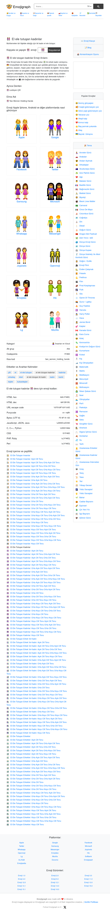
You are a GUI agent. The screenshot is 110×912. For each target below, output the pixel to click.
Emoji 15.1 (22, 889)
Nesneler (82, 14)
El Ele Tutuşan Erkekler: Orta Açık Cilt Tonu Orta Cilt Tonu (33, 764)
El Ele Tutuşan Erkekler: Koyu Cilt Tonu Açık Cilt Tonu (31, 810)
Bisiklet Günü (83, 193)
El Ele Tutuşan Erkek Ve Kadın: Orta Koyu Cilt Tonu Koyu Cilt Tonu (37, 715)
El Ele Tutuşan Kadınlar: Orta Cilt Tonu (25, 592)
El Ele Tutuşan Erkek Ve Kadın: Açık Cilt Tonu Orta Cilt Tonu (34, 649)
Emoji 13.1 (22, 886)
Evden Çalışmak (84, 269)
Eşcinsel (81, 505)
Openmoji (55, 265)
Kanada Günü (83, 330)
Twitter (55, 169)
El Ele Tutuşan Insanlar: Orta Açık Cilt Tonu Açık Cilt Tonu (33, 476)
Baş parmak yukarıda (86, 126)
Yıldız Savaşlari (84, 489)
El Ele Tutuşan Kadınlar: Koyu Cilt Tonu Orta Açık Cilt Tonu (33, 624)
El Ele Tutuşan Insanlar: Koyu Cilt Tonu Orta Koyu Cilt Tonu (34, 540)
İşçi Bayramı (83, 513)
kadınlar (62, 372)
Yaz (79, 481)
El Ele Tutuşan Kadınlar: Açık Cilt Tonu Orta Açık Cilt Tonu (33, 554)
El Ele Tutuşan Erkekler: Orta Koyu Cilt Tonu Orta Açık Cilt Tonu (36, 796)
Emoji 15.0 (88, 886)
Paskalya (81, 407)
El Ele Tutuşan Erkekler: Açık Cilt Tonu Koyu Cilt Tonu (31, 753)
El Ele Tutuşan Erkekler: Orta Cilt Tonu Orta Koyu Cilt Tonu (34, 785)
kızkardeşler (22, 381)
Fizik (79, 289)
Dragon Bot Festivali (86, 233)
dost (21, 377)
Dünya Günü (83, 246)
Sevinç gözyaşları (84, 103)
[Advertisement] (55, 28)
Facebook (22, 169)
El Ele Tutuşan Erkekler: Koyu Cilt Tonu (25, 824)
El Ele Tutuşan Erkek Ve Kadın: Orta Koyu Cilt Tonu (30, 711)
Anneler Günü (83, 152)
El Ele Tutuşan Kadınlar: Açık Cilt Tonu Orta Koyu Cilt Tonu (33, 561)
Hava (80, 317)
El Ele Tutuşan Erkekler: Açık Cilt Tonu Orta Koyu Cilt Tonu (33, 750)
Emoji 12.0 (22, 882)
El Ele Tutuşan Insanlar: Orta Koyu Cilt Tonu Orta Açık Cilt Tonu (36, 515)
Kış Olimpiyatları (84, 362)
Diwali (80, 225)
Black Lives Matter (85, 201)
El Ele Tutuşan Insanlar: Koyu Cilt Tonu (25, 543)
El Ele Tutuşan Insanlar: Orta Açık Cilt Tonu (27, 480)
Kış (79, 358)
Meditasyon (82, 374)
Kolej (80, 338)
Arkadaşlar (82, 164)
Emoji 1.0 (21, 875)
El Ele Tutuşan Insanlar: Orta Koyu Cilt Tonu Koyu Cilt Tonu (34, 525)
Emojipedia (21, 863)
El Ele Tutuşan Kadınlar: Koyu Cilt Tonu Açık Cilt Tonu (31, 621)
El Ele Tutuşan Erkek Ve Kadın (22, 638)
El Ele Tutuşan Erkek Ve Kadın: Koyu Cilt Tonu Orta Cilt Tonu (34, 725)
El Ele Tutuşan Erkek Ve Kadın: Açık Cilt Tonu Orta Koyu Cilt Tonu (37, 652)
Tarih (80, 443)
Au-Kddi (21, 860)
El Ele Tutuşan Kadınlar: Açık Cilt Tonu (25, 550)
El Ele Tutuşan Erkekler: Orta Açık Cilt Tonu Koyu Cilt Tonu (33, 771)
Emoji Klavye (88, 40)
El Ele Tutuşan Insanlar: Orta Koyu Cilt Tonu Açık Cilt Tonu (33, 511)
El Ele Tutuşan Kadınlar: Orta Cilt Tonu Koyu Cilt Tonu (31, 599)
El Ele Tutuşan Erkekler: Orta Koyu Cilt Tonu (27, 803)
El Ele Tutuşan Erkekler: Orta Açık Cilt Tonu (27, 760)
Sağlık (80, 415)
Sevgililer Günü (84, 423)
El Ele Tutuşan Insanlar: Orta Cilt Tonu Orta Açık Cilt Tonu (33, 497)
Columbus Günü (84, 213)
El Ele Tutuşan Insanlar (18, 455)
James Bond (83, 322)
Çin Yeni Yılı (83, 509)
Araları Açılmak (84, 160)
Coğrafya (81, 217)
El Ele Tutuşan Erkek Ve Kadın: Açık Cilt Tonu (28, 642)
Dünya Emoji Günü (86, 241)
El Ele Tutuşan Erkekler (18, 736)
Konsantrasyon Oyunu (88, 54)
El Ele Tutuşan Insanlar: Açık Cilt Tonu (25, 458)
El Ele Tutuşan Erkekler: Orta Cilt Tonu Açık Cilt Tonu (31, 775)
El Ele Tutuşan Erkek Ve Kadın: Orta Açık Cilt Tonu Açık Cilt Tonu (36, 659)
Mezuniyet (82, 378)
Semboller (91, 13)
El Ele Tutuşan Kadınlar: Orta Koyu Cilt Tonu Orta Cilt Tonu (34, 610)
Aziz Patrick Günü (85, 172)
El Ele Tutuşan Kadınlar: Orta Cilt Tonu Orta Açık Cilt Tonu (33, 589)
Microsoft (55, 201)
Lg (21, 329)
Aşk (79, 176)
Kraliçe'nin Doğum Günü (88, 346)
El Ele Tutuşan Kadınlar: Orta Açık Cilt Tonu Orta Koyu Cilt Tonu (36, 578)
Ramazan (82, 411)
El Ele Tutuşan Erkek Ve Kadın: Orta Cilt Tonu (28, 687)
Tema (88, 145)
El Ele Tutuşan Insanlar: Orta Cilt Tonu (25, 501)
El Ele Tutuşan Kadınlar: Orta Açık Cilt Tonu (27, 571)
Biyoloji (81, 197)
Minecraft (81, 383)
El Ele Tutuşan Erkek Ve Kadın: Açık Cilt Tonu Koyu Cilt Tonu (34, 656)
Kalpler (80, 326)
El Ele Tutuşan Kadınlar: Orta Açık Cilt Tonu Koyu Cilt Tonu (33, 582)
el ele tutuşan (26, 372)
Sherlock (81, 427)
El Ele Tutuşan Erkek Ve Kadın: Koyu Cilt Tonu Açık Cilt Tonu (34, 718)
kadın (52, 377)
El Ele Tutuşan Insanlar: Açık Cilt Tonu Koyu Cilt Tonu (31, 472)
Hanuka (81, 309)
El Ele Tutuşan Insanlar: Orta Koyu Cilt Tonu (27, 522)
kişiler (10, 381)
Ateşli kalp (81, 118)
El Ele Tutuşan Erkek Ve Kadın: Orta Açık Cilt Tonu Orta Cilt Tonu (36, 666)
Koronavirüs (83, 342)
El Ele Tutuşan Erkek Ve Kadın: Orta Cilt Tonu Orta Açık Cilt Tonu (36, 683)
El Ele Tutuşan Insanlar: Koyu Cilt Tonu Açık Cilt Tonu (31, 529)
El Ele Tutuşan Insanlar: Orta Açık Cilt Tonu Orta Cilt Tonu (33, 483)
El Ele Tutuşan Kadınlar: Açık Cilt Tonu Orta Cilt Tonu (31, 557)
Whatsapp (21, 233)
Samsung (22, 201)
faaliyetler (75, 14)
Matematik (82, 366)
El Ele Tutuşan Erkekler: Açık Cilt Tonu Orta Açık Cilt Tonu (33, 743)
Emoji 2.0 (55, 875)
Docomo (55, 860)
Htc (55, 297)
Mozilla (55, 329)
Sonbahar (82, 435)
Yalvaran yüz (82, 114)
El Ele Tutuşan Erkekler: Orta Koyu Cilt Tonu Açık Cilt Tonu (33, 792)
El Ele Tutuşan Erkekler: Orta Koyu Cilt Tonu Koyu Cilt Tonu (34, 806)
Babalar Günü (83, 180)
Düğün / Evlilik (84, 261)
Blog (88, 47)
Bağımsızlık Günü (85, 189)
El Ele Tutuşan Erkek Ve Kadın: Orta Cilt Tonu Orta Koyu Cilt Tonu (37, 691)
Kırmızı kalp (82, 122)
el (15, 372)
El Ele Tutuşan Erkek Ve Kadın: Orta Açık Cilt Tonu (30, 663)
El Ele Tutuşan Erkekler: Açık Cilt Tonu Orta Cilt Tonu (31, 746)
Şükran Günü (83, 517)
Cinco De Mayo (84, 209)
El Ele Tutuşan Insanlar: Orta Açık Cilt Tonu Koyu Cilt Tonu (33, 490)
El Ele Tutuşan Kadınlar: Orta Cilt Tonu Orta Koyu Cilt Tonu (34, 596)
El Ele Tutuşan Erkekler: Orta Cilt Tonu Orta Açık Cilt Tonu (33, 778)
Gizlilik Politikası (91, 901)
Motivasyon (82, 387)
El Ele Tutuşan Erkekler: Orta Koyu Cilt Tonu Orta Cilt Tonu (34, 799)
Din (79, 221)
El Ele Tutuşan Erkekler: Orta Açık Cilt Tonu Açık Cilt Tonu (33, 757)
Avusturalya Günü (85, 168)
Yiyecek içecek (50, 14)
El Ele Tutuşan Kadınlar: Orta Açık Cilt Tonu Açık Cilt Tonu (33, 568)
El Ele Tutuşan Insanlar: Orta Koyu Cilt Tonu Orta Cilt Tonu (33, 518)
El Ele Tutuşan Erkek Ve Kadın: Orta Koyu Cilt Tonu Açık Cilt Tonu (37, 698)
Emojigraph (22, 6)
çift (9, 372)
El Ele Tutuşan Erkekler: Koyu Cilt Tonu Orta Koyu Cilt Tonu (34, 820)
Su (79, 439)
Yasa (80, 477)
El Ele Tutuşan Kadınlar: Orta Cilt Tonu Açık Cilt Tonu (31, 585)
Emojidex (21, 297)
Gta (79, 293)
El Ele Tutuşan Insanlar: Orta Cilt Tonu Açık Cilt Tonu (31, 494)
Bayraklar (98, 14)
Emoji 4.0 (21, 879)
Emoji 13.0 (88, 882)
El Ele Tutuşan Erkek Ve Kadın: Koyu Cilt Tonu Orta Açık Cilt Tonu (37, 722)
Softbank (88, 856)
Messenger (55, 233)
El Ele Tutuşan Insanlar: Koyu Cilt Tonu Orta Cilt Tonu (31, 536)
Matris (80, 370)
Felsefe (81, 273)
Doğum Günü (83, 229)
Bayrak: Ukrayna (84, 134)
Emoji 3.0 (88, 875)
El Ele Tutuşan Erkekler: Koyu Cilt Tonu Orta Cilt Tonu (31, 817)
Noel (79, 395)
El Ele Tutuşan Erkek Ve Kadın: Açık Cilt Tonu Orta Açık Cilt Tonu (36, 645)
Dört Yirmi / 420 (84, 237)
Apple (22, 137)
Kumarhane (82, 350)
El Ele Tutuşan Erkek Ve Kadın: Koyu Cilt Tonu (28, 732)
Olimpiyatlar (83, 399)
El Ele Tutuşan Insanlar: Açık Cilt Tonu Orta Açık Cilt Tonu (33, 462)
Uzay (80, 469)
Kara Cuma (82, 334)
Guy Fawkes (83, 305)
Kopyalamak (54, 49)
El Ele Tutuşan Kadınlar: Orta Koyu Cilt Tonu (27, 614)
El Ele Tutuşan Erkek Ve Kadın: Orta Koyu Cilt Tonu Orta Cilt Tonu (37, 708)
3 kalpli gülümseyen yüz (87, 106)
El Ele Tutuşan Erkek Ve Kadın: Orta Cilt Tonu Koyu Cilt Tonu (34, 694)
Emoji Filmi (82, 265)
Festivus (81, 277)
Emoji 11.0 (88, 879)
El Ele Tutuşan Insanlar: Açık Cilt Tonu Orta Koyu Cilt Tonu (33, 469)
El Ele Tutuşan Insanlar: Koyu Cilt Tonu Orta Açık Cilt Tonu (33, 533)
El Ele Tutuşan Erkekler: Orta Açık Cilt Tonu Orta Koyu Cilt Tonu (36, 767)
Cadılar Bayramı (84, 501)
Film (79, 281)
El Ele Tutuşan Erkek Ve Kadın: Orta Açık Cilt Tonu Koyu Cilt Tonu (37, 676)
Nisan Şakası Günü (86, 391)
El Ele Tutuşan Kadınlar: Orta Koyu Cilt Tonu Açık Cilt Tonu (33, 603)
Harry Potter (83, 313)
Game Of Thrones (85, 297)
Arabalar (81, 156)
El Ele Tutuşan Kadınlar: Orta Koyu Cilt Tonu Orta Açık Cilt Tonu (36, 607)
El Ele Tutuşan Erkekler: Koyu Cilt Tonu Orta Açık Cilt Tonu (33, 813)
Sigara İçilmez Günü (86, 431)
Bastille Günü (83, 185)
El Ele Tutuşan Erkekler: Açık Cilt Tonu (25, 739)
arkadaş (11, 377)
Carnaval (81, 205)
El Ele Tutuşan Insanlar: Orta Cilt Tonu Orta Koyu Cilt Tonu (33, 504)
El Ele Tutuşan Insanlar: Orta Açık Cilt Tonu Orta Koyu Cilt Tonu (36, 487)
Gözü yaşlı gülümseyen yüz (89, 110)
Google (55, 137)
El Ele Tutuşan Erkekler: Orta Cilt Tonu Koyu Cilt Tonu (31, 789)
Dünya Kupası (83, 250)
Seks (80, 419)
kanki (61, 377)
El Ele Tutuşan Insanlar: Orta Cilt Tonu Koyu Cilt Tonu (31, 508)
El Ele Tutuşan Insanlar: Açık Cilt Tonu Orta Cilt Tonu (31, 465)
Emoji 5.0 (55, 879)
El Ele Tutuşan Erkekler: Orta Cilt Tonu (25, 782)
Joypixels (21, 265)
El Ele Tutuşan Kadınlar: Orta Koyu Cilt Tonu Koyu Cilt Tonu (34, 617)
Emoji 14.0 (55, 886)
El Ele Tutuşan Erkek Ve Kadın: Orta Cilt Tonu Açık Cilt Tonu (34, 680)
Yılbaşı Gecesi (84, 485)
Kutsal (80, 354)
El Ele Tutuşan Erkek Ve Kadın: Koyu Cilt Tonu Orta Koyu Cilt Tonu (37, 729)
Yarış (80, 472)
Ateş (79, 130)
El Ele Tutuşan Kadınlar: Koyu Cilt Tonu (25, 635)
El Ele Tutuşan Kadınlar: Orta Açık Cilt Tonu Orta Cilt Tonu (33, 575)
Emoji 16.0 (55, 889)
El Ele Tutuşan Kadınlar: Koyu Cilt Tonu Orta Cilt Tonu (31, 628)
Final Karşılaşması (85, 285)
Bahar (80, 497)
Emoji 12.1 (55, 882)
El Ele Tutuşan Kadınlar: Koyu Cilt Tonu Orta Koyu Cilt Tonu (34, 631)
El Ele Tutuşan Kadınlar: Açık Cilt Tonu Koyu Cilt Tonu (31, 564)
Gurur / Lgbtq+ (84, 301)
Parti (79, 403)
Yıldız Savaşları (84, 493)
